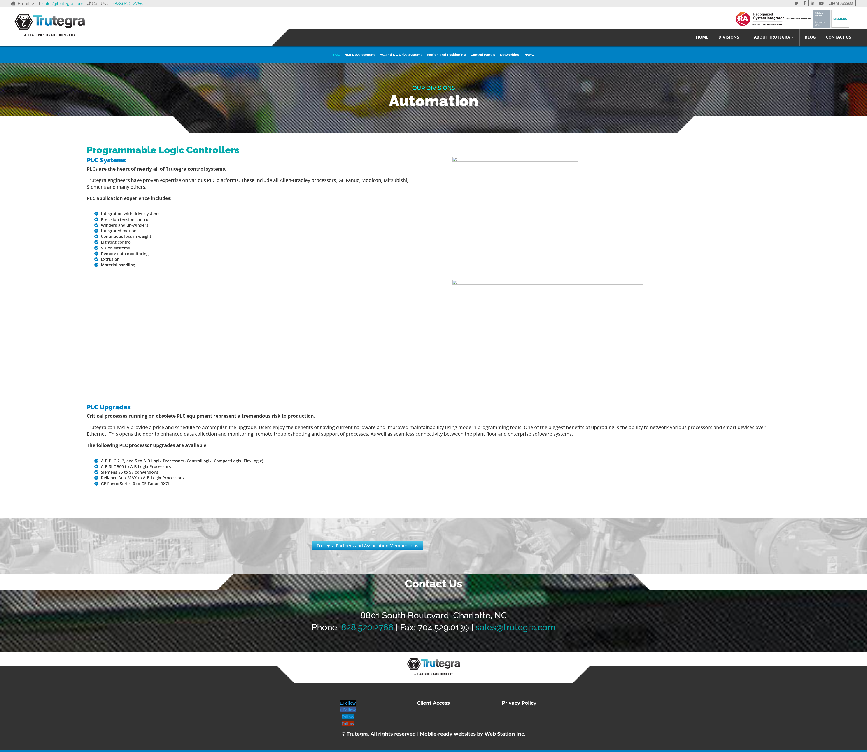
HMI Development (360, 55)
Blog (810, 37)
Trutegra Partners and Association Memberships (367, 545)
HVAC (529, 55)
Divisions (728, 37)
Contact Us (838, 37)
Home (702, 37)
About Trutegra (772, 37)
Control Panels (483, 55)
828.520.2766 (367, 627)
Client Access (840, 3)
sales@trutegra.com (62, 3)
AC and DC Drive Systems (401, 55)
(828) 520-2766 (128, 3)
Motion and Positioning (446, 55)
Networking (510, 55)
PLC (336, 55)
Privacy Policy (519, 703)
